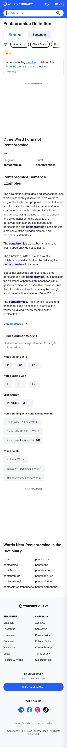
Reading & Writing (13, 659)
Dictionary (8, 622)
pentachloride (43, 581)
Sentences (40, 34)
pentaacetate (43, 559)
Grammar (8, 641)
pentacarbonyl (12, 581)
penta (6, 559)
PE (20, 365)
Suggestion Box (43, 659)
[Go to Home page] (18, 4)
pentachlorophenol (46, 587)
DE (20, 384)
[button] (47, 4)
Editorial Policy (43, 641)
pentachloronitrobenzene (18, 587)
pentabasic (10, 570)
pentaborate (42, 570)
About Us (40, 622)
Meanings (15, 34)
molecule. (41, 66)
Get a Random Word (33, 687)
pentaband (41, 565)
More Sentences (13, 324)
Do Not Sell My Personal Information (33, 723)
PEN (35, 365)
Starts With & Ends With (22, 422)
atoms (20, 66)
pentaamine (10, 565)
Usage (6, 653)
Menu (58, 4)
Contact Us (41, 628)
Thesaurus (9, 628)
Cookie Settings (43, 647)
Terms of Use (42, 653)
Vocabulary (9, 647)
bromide (31, 62)
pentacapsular (44, 576)
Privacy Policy (42, 635)
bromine (11, 66)
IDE (34, 384)
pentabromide (18, 403)
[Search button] (58, 13)
